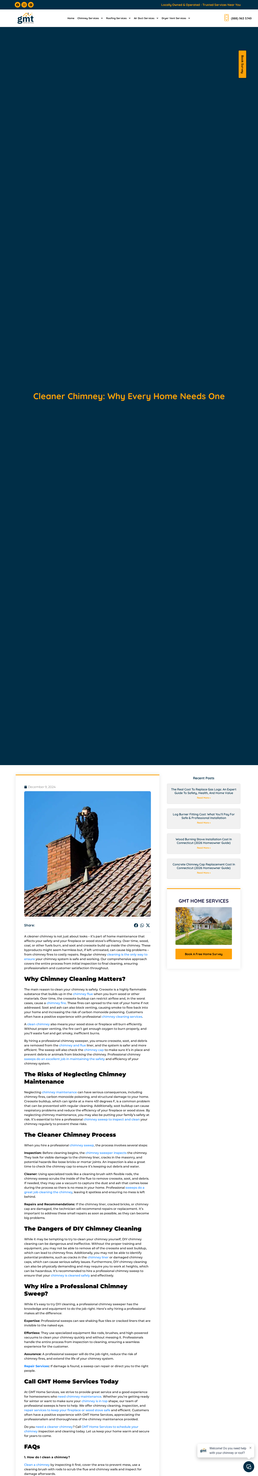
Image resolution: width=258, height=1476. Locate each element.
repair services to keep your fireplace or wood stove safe (67, 1410)
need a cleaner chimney (54, 1427)
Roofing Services (116, 18)
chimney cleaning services (122, 1016)
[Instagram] (24, 5)
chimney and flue (72, 1045)
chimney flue (83, 994)
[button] (136, 925)
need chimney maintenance (79, 1396)
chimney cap (94, 1050)
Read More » (204, 797)
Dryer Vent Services (174, 18)
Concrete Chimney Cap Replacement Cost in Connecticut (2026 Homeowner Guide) (204, 866)
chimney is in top (95, 1401)
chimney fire (56, 1003)
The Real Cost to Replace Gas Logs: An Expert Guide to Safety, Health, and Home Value (203, 791)
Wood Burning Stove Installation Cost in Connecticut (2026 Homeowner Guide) (204, 841)
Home (70, 18)
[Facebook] (17, 5)
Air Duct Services (144, 18)
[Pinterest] (31, 5)
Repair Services (36, 1366)
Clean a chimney (37, 1465)
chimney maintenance (59, 1092)
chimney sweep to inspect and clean (112, 1119)
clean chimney (38, 1024)
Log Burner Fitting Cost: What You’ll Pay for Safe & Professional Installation (204, 816)
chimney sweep (82, 1145)
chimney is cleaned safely (70, 1275)
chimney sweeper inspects (106, 1153)
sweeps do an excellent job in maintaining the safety (64, 1059)
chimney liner (98, 1257)
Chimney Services (88, 18)
